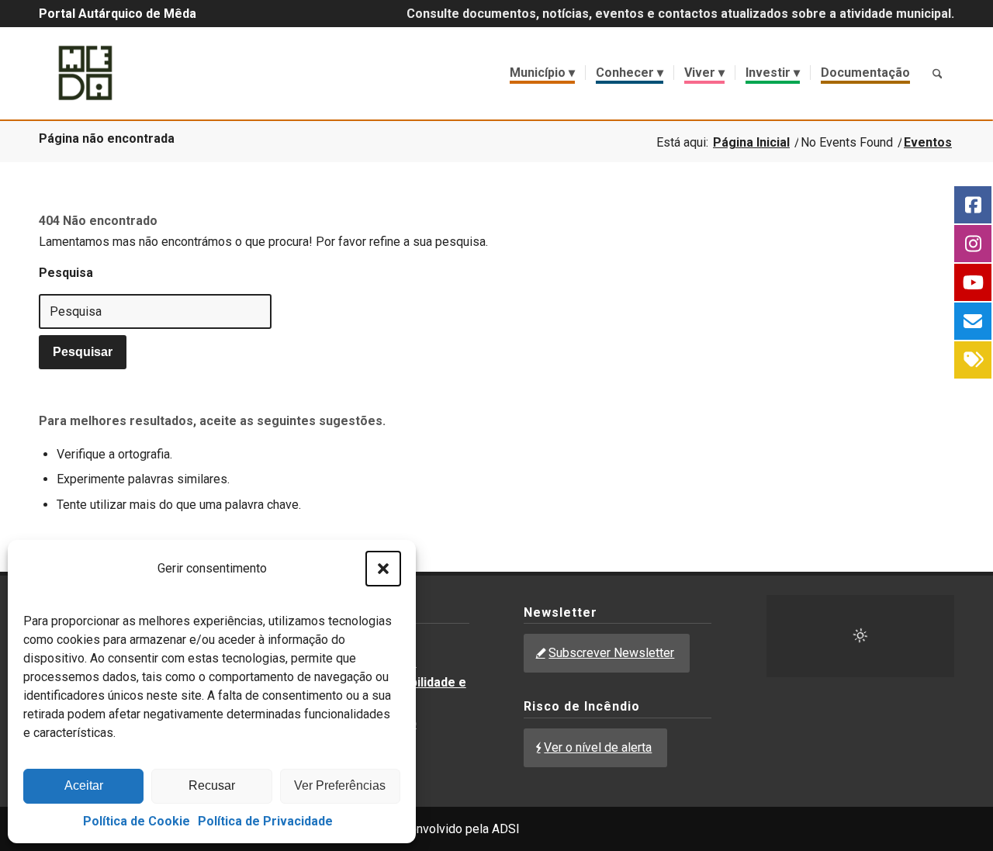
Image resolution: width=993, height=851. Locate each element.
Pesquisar (82, 351)
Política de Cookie (136, 821)
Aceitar (83, 785)
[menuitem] (542, 72)
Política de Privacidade (265, 821)
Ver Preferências (340, 785)
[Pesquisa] (937, 72)
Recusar (212, 785)
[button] (383, 569)
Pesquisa (66, 272)
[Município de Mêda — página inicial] (85, 72)
